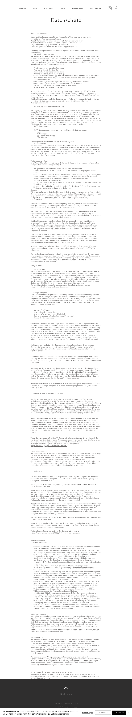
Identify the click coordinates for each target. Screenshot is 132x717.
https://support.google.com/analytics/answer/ (79, 386)
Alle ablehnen (103, 712)
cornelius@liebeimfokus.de (52, 632)
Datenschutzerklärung (60, 713)
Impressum (58, 703)
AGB (76, 703)
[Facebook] (116, 8)
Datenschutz (68, 703)
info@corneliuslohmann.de (46, 47)
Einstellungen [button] (87, 712)
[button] (22, 8)
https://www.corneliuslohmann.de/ (70, 56)
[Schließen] (128, 712)
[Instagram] (109, 8)
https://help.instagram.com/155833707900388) (49, 533)
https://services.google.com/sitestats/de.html (49, 446)
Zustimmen (119, 712)
